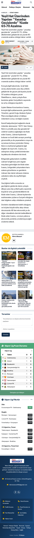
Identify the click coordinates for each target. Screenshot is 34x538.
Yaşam (18, 528)
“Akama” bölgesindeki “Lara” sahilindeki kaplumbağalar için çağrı (8, 264)
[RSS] (18, 492)
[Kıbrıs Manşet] (6, 238)
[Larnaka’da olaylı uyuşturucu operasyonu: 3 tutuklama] (25, 255)
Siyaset (27, 525)
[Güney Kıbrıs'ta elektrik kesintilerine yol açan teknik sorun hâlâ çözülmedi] (9, 275)
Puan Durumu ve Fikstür (24, 508)
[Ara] (31, 2)
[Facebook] (15, 492)
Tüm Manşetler (9, 513)
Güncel (4, 7)
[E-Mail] (13, 240)
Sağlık (21, 530)
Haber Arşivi (9, 518)
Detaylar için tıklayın (17, 392)
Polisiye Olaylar (15, 7)
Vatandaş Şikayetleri (9, 528)
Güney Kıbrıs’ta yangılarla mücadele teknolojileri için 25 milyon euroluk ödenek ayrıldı (24, 284)
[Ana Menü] (2, 2)
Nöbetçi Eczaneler (6, 502)
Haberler (4, 12)
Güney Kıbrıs (14, 12)
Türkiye (28, 528)
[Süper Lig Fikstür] (31, 400)
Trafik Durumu (9, 507)
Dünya (23, 528)
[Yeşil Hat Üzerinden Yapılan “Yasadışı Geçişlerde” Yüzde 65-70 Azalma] (17, 55)
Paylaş (6, 67)
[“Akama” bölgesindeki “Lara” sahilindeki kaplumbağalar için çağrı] (9, 255)
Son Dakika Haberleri (22, 514)
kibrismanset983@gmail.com (18, 484)
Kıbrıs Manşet (17, 236)
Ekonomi (26, 7)
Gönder (5, 334)
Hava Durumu (24, 501)
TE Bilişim (21, 535)
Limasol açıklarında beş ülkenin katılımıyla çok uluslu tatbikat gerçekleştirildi (8, 303)
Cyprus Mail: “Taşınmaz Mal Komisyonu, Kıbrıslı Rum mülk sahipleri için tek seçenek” (24, 303)
